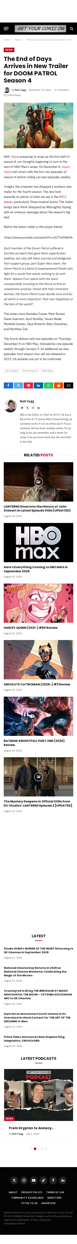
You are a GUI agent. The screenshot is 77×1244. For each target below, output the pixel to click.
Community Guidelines (27, 1197)
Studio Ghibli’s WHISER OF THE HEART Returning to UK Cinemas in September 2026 (38, 950)
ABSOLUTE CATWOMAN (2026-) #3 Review (37, 684)
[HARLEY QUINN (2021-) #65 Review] (38, 603)
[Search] (71, 28)
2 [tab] (35, 1148)
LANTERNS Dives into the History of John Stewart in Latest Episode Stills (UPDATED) (37, 508)
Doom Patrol (30, 370)
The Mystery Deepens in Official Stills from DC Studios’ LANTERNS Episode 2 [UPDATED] (38, 803)
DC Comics (12, 370)
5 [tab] (45, 1148)
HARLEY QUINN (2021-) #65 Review (31, 628)
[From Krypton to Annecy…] (38, 1095)
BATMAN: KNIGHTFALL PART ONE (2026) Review (34, 743)
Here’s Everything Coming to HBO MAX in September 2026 (36, 569)
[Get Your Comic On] (40, 29)
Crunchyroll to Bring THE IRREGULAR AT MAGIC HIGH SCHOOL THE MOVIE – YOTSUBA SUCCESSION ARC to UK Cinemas (38, 994)
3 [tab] (38, 1148)
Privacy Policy (32, 1192)
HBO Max (47, 370)
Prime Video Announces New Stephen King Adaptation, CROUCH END (34, 1039)
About (13, 1192)
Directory (54, 1197)
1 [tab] (31, 1148)
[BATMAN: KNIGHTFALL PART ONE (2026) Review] (38, 716)
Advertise (48, 1203)
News (9, 50)
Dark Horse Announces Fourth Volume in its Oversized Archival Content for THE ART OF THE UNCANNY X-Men (37, 1017)
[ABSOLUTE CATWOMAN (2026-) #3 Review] (38, 659)
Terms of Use (55, 1192)
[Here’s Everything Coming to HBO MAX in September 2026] (38, 542)
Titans (14, 157)
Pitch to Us (29, 1203)
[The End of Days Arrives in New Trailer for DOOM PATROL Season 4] (38, 125)
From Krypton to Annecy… (31, 1128)
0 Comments (62, 90)
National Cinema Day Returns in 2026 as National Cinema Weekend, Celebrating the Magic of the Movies (35, 971)
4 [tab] (42, 1148)
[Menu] (6, 28)
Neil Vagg (20, 90)
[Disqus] (38, 872)
